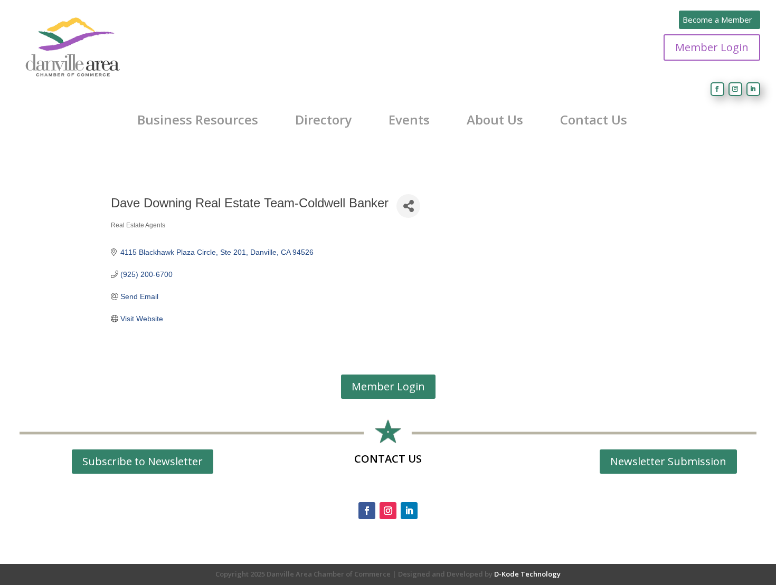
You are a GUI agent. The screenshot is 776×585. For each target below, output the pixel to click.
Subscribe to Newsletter (142, 461)
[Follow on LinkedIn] (753, 89)
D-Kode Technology (527, 574)
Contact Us (593, 119)
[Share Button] (408, 206)
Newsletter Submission (668, 461)
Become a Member (717, 19)
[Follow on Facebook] (717, 89)
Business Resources (197, 119)
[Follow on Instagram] (735, 89)
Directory (323, 119)
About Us (495, 119)
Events (409, 119)
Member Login (712, 47)
